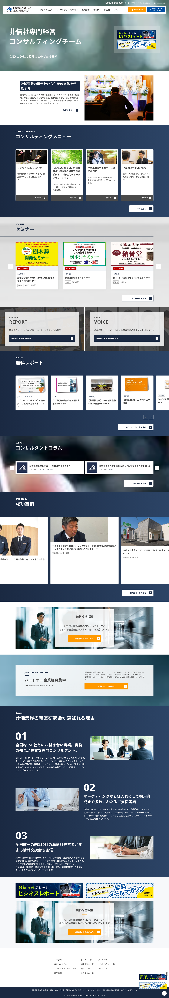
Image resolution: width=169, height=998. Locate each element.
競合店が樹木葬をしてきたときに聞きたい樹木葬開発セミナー (36, 279)
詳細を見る (67, 110)
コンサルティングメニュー (65, 968)
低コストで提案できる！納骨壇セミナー (131, 277)
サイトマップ (103, 968)
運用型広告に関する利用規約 (111, 990)
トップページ (59, 959)
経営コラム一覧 (87, 972)
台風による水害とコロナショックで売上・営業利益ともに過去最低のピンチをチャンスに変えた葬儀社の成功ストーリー (84, 547)
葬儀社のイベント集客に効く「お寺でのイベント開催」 (125, 465)
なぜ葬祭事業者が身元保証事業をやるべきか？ (66, 402)
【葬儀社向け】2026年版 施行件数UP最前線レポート (102, 402)
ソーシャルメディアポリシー (94, 990)
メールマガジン (104, 959)
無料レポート (86, 968)
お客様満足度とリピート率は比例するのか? (49, 465)
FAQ (83, 990)
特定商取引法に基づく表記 (73, 990)
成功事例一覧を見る (137, 592)
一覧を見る (141, 208)
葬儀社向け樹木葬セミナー (77, 277)
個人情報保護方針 (43, 990)
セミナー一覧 (86, 959)
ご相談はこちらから (106, 686)
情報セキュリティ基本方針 (56, 990)
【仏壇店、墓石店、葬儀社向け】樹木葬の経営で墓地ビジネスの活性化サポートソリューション (66, 173)
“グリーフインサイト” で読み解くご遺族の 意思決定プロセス (31, 403)
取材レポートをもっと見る (107, 338)
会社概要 (34, 990)
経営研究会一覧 (87, 964)
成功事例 (58, 972)
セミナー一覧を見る (137, 298)
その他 (111, 469)
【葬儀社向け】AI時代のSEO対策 (136, 401)
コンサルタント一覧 (106, 964)
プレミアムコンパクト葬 (30, 167)
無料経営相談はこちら (84, 638)
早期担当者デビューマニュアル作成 (101, 169)
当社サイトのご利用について (129, 990)
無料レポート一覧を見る (21, 338)
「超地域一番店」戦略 (134, 167)
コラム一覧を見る (138, 483)
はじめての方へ (60, 964)
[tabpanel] (32, 393)
